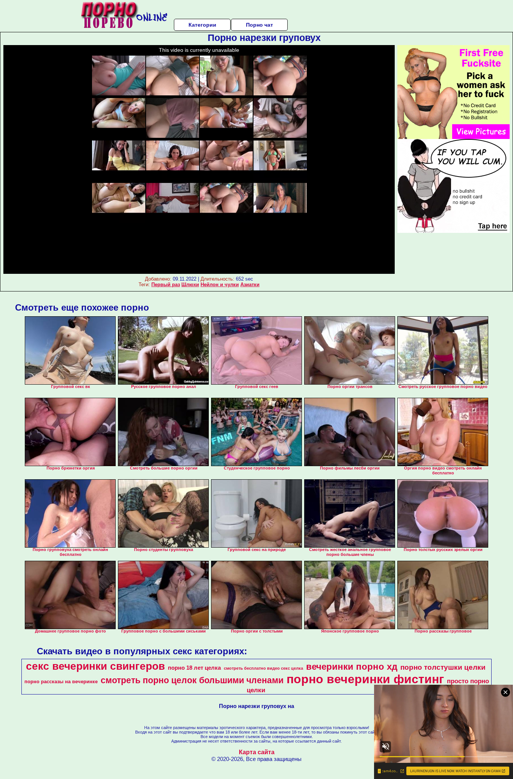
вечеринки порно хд (351, 666)
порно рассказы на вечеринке (61, 681)
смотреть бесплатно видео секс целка (263, 668)
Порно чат (259, 25)
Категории (202, 25)
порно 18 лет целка (194, 668)
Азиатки (250, 284)
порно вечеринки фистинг (365, 679)
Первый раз (165, 284)
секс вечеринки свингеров (95, 666)
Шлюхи (190, 284)
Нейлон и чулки (220, 284)
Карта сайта (257, 752)
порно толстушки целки (443, 667)
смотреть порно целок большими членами (192, 680)
